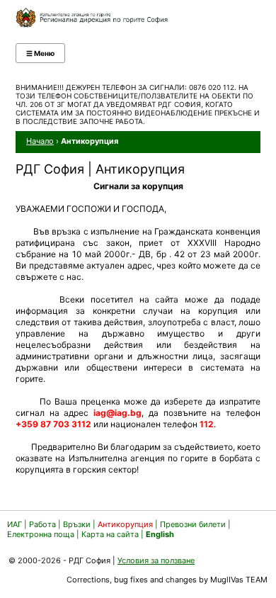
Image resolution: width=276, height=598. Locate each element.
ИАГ (14, 524)
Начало (40, 141)
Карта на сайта (110, 534)
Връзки (77, 524)
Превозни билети (193, 524)
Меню (40, 53)
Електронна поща (41, 534)
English (160, 534)
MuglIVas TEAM (239, 580)
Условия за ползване (156, 560)
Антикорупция (125, 524)
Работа (42, 524)
